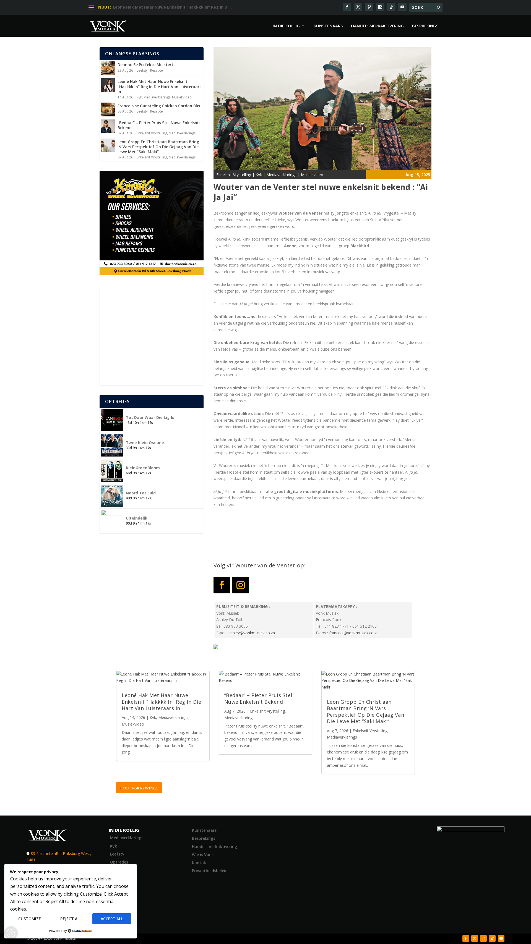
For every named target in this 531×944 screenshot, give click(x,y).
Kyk (139, 97)
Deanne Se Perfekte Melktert (145, 64)
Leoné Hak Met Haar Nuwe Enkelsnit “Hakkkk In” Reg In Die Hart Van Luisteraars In (159, 86)
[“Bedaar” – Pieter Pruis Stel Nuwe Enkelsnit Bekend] (108, 126)
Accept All (112, 918)
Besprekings (425, 26)
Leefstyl (143, 70)
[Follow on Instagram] (240, 585)
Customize (29, 918)
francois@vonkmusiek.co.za (354, 632)
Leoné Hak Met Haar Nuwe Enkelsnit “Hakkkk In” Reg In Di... (172, 7)
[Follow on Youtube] (501, 938)
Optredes (119, 862)
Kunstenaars (328, 26)
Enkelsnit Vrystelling (152, 133)
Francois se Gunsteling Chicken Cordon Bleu (160, 105)
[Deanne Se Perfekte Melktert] (108, 68)
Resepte (156, 70)
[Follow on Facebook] (222, 585)
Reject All (70, 918)
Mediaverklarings (157, 97)
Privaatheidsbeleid (210, 870)
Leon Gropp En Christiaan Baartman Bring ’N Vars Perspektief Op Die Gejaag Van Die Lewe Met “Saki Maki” (158, 146)
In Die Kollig (286, 26)
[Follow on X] (474, 938)
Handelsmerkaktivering (377, 26)
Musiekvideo (182, 97)
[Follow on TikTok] (492, 938)
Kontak (199, 862)
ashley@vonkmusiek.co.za (251, 632)
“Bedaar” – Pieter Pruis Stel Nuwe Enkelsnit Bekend (159, 125)
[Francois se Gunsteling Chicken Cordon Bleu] (108, 109)
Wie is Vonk (203, 854)
